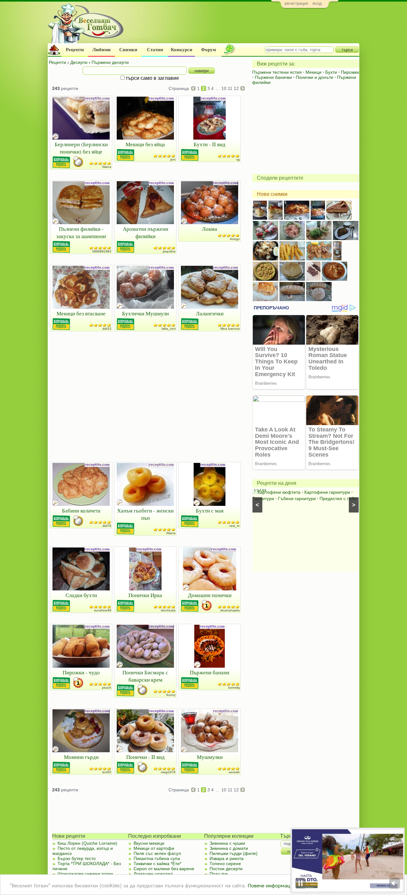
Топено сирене (225, 863)
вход (317, 3)
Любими (101, 49)
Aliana (106, 167)
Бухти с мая (210, 510)
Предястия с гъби (338, 498)
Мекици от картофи (154, 848)
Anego (235, 239)
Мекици (313, 72)
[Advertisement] (243, 27)
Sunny (171, 695)
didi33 (106, 328)
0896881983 (101, 251)
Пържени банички (273, 77)
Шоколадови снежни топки (85, 873)
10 (223, 88)
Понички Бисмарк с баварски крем (145, 676)
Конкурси (181, 49)
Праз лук (219, 873)
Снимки (128, 49)
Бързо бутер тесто (77, 858)
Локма (209, 228)
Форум (208, 49)
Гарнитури (263, 498)
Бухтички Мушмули (145, 313)
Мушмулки (210, 757)
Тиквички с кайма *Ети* (157, 863)
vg (238, 159)
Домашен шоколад (153, 873)
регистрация (296, 3)
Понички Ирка (145, 595)
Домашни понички (209, 595)
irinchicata (168, 610)
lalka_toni (169, 328)
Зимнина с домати (229, 848)
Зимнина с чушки (227, 843)
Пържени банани (209, 672)
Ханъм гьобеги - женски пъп (145, 514)
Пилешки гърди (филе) (234, 853)
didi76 (106, 525)
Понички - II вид (145, 757)
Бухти (331, 72)
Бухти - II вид (209, 144)
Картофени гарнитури (327, 492)
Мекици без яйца (145, 144)
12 (236, 88)
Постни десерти (226, 868)
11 (230, 88)
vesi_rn (234, 525)
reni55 (106, 772)
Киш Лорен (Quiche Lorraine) (87, 843)
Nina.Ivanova (230, 328)
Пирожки (350, 72)
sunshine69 (102, 610)
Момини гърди (81, 757)
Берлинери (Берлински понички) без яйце (81, 148)
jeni (173, 159)
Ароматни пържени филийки (145, 232)
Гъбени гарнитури (297, 498)
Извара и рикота (227, 858)
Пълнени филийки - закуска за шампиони (81, 232)
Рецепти (75, 49)
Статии (155, 49)
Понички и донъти (314, 77)
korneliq (234, 687)
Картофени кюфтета (279, 492)
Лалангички (210, 313)
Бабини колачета (81, 510)
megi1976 (168, 772)
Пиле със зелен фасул (157, 853)
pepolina (169, 251)
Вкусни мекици (149, 843)
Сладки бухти (81, 595)
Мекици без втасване (81, 313)
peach (106, 687)
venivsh (234, 772)
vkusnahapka (230, 610)
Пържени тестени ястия (277, 72)
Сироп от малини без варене (164, 868)
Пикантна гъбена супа (157, 858)
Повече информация (271, 885)
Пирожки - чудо (81, 672)
